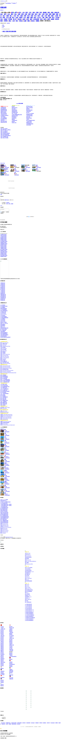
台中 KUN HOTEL (3, 314)
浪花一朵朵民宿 (14, 113)
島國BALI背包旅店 (29, 107)
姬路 (21, 15)
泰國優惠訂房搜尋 (3, 242)
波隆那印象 (11, 670)
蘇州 (34, 12)
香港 (12, 12)
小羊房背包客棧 (29, 121)
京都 (32, 15)
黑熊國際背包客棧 (29, 114)
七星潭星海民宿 (14, 120)
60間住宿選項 (6, 171)
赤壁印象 (2, 648)
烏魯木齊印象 (3, 662)
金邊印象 (2, 684)
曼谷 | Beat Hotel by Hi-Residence (5, 371)
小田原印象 (11, 632)
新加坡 (19, 19)
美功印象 (2, 681)
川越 (42, 15)
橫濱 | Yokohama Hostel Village (5, 346)
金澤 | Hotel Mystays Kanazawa (5, 363)
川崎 (45, 15)
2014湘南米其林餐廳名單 (29, 613)
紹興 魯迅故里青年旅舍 (4, 522)
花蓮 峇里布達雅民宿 (3, 332)
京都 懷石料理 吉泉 (28, 557)
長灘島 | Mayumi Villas (4, 423)
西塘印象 (2, 646)
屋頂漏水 (44, 722)
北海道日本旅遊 (13, 722)
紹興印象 (2, 643)
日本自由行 (33, 722)
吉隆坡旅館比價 (3, 295)
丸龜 (17, 17)
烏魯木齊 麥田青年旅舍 (4, 513)
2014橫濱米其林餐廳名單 (29, 612)
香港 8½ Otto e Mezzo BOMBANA (30, 561)
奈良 (28, 15)
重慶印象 (2, 650)
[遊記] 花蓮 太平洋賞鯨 (4, 137)
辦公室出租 (53, 722)
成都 (57, 14)
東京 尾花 (26, 600)
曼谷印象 (2, 680)
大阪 (15, 15)
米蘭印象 (10, 669)
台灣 (5, 166)
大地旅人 (27, 119)
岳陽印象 (2, 647)
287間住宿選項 (6, 439)
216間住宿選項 (27, 171)
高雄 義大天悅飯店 (3, 322)
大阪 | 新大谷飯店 (3, 349)
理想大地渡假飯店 (4, 113)
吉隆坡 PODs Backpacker (4, 526)
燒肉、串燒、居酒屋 (9, 203)
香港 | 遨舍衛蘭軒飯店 (4, 376)
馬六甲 (14, 19)
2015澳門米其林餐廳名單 (29, 620)
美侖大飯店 (14, 108)
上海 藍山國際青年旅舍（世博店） (6, 504)
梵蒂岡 (5, 20)
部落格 (3, 26)
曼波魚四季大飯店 (15, 115)
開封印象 (2, 656)
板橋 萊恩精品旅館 (3, 308)
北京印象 (2, 626)
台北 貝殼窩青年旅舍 (3, 503)
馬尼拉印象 (11, 677)
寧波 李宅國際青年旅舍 (4, 521)
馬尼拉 (33, 20)
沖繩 (46, 17)
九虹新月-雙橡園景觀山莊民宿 (17, 114)
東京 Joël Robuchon (28, 555)
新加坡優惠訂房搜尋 (3, 241)
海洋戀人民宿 (14, 122)
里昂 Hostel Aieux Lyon (4, 531)
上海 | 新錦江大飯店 (3, 384)
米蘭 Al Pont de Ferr (28, 588)
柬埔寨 (6, 479)
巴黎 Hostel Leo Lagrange (4, 530)
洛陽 (29, 14)
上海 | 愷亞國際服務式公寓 (4, 386)
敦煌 (52, 12)
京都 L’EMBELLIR (28, 599)
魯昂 (31, 19)
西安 (41, 12)
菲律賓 (6, 482)
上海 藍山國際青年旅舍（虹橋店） (6, 505)
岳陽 (19, 14)
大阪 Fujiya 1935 (27, 553)
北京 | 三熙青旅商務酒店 (4, 393)
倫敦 (24, 19)
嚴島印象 (10, 654)
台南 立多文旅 (2, 321)
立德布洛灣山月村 (4, 114)
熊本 (35, 17)
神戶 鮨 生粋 (27, 575)
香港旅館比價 (2, 287)
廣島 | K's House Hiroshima (4, 357)
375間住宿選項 (6, 167)
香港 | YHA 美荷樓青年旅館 (5, 379)
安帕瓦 (21, 20)
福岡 (31, 17)
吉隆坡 (5, 19)
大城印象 (2, 682)
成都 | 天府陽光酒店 (3, 403)
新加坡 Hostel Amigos (3, 528)
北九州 (39, 17)
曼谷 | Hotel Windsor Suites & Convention (6, 370)
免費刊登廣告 (19, 722)
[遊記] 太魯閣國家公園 (4, 136)
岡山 (13, 17)
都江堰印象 (2, 654)
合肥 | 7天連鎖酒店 (3, 401)
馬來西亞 (6, 464)
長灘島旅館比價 (3, 294)
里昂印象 (10, 666)
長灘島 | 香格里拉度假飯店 (4, 422)
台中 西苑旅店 (2, 315)
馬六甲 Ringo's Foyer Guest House (5, 527)
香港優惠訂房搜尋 (3, 239)
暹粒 (28, 20)
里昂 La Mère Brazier (28, 578)
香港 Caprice (27, 579)
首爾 (7, 15)
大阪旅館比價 (2, 284)
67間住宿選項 (6, 450)
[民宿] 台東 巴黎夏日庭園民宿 (6, 135)
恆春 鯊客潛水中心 (3, 500)
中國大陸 (6, 456)
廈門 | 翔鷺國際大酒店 (4, 400)
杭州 (20, 12)
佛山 (15, 14)
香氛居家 (13, 121)
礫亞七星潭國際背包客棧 (30, 120)
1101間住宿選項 (7, 457)
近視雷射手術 (8, 722)
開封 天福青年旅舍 (3, 519)
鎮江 (40, 14)
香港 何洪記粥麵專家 (28, 591)
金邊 (25, 20)
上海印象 (2, 627)
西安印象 (2, 657)
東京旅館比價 (2, 285)
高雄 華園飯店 (2, 324)
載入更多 (2, 207)
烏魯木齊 (56, 12)
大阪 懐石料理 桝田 (28, 570)
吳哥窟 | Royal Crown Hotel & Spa (5, 416)
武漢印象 (2, 649)
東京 (39, 15)
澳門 (16, 12)
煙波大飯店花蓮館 (4, 121)
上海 (23, 12)
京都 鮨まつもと (27, 595)
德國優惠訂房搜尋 (3, 250)
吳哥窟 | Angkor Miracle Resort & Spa (6, 414)
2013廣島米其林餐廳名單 (29, 616)
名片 (3, 27)
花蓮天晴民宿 (28, 111)
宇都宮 (20, 17)
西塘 (37, 12)
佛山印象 (2, 631)
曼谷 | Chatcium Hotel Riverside (5, 365)
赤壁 (26, 14)
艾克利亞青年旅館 (29, 115)
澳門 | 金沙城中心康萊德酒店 (5, 380)
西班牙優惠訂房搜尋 (3, 251)
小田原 (56, 15)
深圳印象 (2, 665)
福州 (1, 14)
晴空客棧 (27, 108)
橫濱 (49, 15)
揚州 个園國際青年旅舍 (4, 520)
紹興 (50, 14)
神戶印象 (10, 639)
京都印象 (10, 643)
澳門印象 (2, 664)
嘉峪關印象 (2, 658)
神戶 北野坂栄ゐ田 (28, 602)
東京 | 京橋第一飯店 (3, 343)
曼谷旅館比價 (2, 289)
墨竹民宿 (27, 112)
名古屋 (57, 17)
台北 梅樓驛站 (2, 307)
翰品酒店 (13, 106)
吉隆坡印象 (2, 671)
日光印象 (10, 648)
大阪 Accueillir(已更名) (28, 567)
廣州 (12, 14)
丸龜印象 (10, 647)
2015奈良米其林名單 (28, 608)
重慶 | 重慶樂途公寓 (3, 402)
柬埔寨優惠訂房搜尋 (3, 243)
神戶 (18, 15)
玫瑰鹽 (56, 722)
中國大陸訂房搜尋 (3, 235)
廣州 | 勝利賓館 (2, 395)
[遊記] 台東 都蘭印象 (4, 132)
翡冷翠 (57, 19)
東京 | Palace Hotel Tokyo (4, 342)
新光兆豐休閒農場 (4, 118)
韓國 (6, 460)
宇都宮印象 (11, 649)
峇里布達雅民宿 (3, 108)
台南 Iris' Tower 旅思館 (4, 499)
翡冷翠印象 (11, 671)
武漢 (22, 14)
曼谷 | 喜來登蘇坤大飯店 (4, 369)
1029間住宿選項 (7, 461)
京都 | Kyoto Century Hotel (4, 356)
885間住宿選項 (6, 465)
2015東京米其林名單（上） (29, 609)
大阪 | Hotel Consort (3, 350)
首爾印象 (2, 668)
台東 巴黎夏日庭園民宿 (4, 334)
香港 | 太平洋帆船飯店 (4, 377)
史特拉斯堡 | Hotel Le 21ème (5, 407)
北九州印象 (11, 656)
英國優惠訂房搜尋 (3, 247)
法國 (6, 490)
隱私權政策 (35, 726)
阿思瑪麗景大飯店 (15, 112)
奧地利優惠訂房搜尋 (3, 255)
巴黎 (27, 19)
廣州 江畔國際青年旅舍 (4, 515)
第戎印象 (10, 665)
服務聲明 (39, 726)
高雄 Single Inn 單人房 (4, 323)
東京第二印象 (11, 627)
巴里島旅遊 (28, 722)
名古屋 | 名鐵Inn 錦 (3, 361)
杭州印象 (2, 642)
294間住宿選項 (6, 435)
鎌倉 (52, 15)
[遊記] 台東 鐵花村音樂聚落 (5, 133)
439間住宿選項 (6, 446)
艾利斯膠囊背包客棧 (29, 123)
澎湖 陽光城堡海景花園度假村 (5, 337)
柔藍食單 (3, 7)
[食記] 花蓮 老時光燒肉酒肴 (9, 31)
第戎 (41, 19)
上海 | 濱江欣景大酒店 (4, 385)
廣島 (28, 17)
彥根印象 (10, 634)
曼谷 (10, 20)
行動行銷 (40, 722)
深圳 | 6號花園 (2, 394)
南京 (27, 12)
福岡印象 (14, 656)
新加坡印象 (2, 677)
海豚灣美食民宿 (14, 111)
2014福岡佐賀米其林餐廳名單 (30, 617)
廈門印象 (2, 632)
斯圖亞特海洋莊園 (4, 110)
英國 (6, 486)
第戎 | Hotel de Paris (3, 408)
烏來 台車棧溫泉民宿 (3, 310)
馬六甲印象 (2, 674)
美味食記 (7, 202)
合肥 (43, 14)
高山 (53, 17)
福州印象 (2, 633)
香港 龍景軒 (27, 558)
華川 (11, 15)
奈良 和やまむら (27, 554)
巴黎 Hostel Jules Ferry (4, 529)
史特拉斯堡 (36, 19)
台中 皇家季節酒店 (3, 316)
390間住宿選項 (6, 472)
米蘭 (48, 19)
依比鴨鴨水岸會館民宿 (4, 115)
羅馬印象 (10, 672)
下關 (43, 17)
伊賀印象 (10, 640)
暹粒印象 (2, 685)
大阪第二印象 (11, 638)
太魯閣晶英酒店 (3, 107)
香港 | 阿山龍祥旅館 (3, 378)
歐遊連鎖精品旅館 (4, 109)
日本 (6, 430)
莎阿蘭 (10, 19)
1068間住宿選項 (7, 495)
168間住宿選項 (27, 167)
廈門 (5, 14)
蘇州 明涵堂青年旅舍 (3, 508)
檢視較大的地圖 (2, 163)
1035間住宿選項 (7, 454)
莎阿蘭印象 (2, 673)
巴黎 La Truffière (27, 587)
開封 (33, 14)
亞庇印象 (2, 672)
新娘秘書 (37, 722)
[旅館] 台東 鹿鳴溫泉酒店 (5, 134)
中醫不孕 (48, 722)
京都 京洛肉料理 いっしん (29, 571)
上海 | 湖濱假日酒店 (3, 387)
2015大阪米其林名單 (28, 605)
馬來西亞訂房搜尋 (3, 246)
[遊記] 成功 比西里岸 (4, 128)
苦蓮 (1, 194)
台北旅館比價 (2, 286)
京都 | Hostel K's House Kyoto (5, 354)
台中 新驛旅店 (2, 318)
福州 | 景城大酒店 (3, 399)
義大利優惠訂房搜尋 (3, 249)
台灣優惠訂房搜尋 (3, 234)
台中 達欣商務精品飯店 (4, 317)
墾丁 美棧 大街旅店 (3, 329)
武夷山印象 (2, 635)
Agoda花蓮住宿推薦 (19, 103)
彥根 (4, 17)
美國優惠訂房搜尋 (3, 256)
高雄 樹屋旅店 (2, 325)
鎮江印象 (2, 640)
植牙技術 (24, 722)
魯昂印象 (10, 663)
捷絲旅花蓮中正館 (4, 122)
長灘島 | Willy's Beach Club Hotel (5, 421)
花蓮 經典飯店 (2, 331)
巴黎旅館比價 (2, 300)
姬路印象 (10, 641)
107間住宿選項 (38, 167)
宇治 (35, 15)
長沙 (4, 15)
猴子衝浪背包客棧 (29, 106)
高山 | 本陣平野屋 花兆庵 (4, 362)
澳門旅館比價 (2, 288)
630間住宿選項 (6, 431)
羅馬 (1, 20)
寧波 (47, 14)
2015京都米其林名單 (28, 604)
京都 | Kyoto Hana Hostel (4, 355)
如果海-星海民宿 (14, 107)
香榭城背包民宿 (29, 122)
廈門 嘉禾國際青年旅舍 (4, 514)
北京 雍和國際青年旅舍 (4, 507)
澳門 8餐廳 (27, 562)
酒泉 (49, 12)
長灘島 (37, 20)
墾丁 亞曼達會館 (3, 330)
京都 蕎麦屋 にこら (28, 596)
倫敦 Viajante (27, 584)
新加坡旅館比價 (3, 296)
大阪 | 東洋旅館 (2, 347)
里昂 (45, 19)
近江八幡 (8, 17)
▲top (1, 205)
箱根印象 (10, 633)
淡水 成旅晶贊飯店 (3, 309)
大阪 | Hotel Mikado (3, 348)
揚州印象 (2, 639)
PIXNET (23, 726)
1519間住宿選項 (7, 487)
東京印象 (10, 626)
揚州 (36, 14)
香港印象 (2, 663)
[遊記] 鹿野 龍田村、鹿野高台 (6, 129)
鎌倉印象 (10, 631)
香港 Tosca (26, 592)
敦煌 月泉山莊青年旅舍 (4, 512)
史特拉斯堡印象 (12, 664)
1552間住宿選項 (7, 476)
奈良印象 (10, 642)
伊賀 (25, 15)
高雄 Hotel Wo (2, 326)
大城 (13, 20)
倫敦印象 (10, 659)
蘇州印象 (2, 638)
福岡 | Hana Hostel (3, 358)
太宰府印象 (11, 650)
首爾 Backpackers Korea (4, 523)
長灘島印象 (11, 678)
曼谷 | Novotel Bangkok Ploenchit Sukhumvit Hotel (8, 372)
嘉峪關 (44, 12)
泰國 (6, 475)
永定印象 (2, 634)
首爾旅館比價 (2, 293)
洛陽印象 (2, 655)
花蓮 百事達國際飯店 (3, 333)
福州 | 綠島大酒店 (3, 398)
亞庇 (1, 19)
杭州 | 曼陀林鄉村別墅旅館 (4, 391)
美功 (17, 20)
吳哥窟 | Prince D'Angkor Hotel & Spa (6, 415)
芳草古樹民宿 (3, 116)
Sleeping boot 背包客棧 (30, 113)
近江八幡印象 (11, 635)
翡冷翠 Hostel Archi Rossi (4, 412)
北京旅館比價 (2, 292)
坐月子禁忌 (3, 722)
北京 (30, 12)
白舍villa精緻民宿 (4, 117)
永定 (9, 14)
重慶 (53, 14)
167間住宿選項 (16, 171)
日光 (25, 17)
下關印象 (10, 655)
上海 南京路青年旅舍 (3, 506)
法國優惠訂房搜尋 (3, 248)
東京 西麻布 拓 (27, 574)
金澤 (50, 17)
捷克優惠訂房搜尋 (3, 254)
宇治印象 (10, 646)
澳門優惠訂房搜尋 (3, 240)
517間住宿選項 (6, 480)
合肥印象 (2, 641)
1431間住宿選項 (7, 491)
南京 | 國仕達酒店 (3, 392)
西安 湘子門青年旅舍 (3, 511)
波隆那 (52, 19)
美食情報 (8, 23)
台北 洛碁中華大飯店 (3, 306)
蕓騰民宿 (13, 119)
